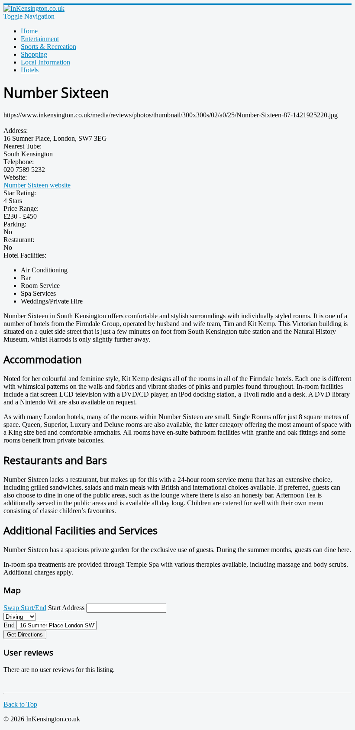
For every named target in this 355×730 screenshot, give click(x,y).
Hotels (30, 70)
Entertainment (40, 38)
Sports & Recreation (48, 46)
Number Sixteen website (37, 185)
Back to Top (20, 704)
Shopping (34, 54)
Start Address (66, 607)
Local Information (45, 62)
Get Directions (25, 634)
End (9, 625)
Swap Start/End (24, 607)
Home (29, 31)
